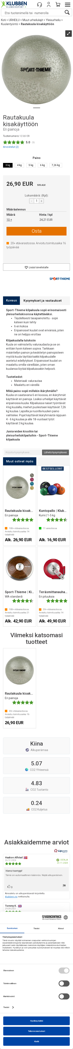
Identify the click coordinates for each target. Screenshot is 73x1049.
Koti (3, 20)
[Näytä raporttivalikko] (64, 886)
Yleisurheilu (53, 20)
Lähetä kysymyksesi (55, 452)
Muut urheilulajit (33, 20)
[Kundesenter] (39, 4)
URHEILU (14, 20)
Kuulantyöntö (9, 24)
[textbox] (22, 452)
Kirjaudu (49, 4)
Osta (37, 231)
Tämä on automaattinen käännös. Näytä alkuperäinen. (34, 875)
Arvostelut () (11, 146)
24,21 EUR (46, 219)
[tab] (11, 300)
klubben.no (11, 896)
